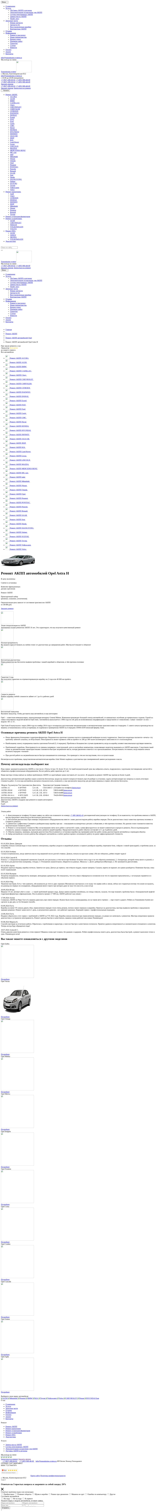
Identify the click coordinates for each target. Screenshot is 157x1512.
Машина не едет (78, 1494)
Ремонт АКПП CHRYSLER (20, 384)
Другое (112, 1494)
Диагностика (11, 241)
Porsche (13, 169)
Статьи (13, 45)
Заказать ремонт (7, 608)
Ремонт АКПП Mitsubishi (19, 481)
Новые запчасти (16, 23)
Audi (12, 194)
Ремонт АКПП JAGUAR (19, 439)
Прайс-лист (14, 19)
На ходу (6, 1499)
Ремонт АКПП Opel (17, 494)
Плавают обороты (24, 1494)
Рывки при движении (60, 1494)
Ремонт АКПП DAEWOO (20, 392)
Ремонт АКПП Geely (18, 413)
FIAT (12, 119)
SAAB (12, 173)
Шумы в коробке (41, 1494)
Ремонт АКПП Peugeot (18, 498)
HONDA (13, 130)
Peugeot (13, 165)
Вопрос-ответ (15, 39)
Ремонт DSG (11, 231)
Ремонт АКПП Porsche (18, 507)
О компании (10, 6)
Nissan (12, 159)
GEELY (13, 235)
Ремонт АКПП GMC (18, 418)
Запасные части (12, 21)
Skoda (12, 177)
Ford (12, 121)
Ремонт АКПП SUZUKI (19, 537)
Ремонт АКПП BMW (18, 367)
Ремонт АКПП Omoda (18, 490)
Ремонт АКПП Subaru (18, 532)
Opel (12, 163)
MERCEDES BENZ (18, 150)
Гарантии (14, 43)
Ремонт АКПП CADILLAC (20, 371)
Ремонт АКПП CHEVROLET (21, 379)
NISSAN (13, 225)
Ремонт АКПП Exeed (18, 401)
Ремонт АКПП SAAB (18, 515)
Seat (11, 175)
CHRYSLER (15, 109)
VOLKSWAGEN (16, 227)
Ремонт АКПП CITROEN (19, 388)
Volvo (12, 190)
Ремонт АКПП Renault (18, 511)
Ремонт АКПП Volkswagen (20, 545)
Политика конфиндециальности (53, 1476)
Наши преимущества (18, 37)
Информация (11, 33)
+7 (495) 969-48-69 (23, 80)
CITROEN (14, 111)
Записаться (22, 88)
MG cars (13, 152)
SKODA (13, 237)
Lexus (12, 144)
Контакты (9, 54)
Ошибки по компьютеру (97, 1494)
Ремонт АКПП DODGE (19, 396)
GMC (12, 126)
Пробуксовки (9, 1494)
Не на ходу (17, 1499)
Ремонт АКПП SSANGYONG (21, 528)
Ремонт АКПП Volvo (18, 549)
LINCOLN (14, 146)
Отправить (5, 1508)
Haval (12, 128)
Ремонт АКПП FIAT (17, 405)
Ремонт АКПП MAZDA (19, 464)
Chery (12, 105)
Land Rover (14, 142)
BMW (12, 101)
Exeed (12, 117)
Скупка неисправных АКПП (21, 14)
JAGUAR (14, 136)
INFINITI (13, 134)
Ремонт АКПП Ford (17, 409)
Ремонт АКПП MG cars (19, 473)
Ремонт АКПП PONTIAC (19, 503)
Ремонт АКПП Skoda (18, 524)
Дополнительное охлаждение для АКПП (26, 12)
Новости (13, 48)
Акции (8, 52)
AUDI (12, 99)
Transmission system (8, 72)
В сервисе (28, 1499)
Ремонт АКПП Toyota (18, 541)
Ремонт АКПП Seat (17, 520)
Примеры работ (16, 41)
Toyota (12, 186)
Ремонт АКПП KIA (17, 447)
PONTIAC (14, 167)
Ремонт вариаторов (13, 192)
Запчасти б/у (15, 25)
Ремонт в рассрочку (18, 35)
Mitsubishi (14, 157)
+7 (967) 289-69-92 (8, 80)
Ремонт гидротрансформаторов (18, 217)
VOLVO (13, 229)
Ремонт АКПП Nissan (18, 486)
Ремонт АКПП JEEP (17, 443)
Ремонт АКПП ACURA (19, 358)
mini (11, 155)
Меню (4, 2)
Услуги (8, 8)
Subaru (12, 181)
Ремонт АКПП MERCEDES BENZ (23, 469)
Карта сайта (35, 1476)
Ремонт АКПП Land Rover (20, 452)
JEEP (12, 138)
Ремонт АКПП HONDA (19, 426)
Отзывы (9, 31)
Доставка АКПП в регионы (21, 10)
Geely (12, 124)
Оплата (8, 50)
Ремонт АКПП (12, 95)
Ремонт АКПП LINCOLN (20, 460)
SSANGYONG (16, 179)
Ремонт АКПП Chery (18, 375)
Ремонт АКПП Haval (18, 422)
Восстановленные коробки (20, 27)
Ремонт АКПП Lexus (18, 456)
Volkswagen (14, 188)
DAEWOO (14, 113)
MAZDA (13, 148)
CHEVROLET (15, 107)
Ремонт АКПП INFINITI (19, 435)
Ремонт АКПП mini (17, 477)
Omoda (13, 161)
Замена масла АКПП (18, 17)
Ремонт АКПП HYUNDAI (20, 430)
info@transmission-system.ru (11, 58)
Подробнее (5, 979)
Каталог (6, 90)
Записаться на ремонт (22, 268)
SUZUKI (13, 183)
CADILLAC (15, 103)
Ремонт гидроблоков (14, 219)
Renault (13, 171)
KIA (11, 140)
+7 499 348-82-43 (76, 815)
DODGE (13, 115)
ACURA (13, 97)
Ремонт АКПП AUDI (18, 362)
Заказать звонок (7, 84)
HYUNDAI (14, 132)
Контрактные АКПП (18, 29)
